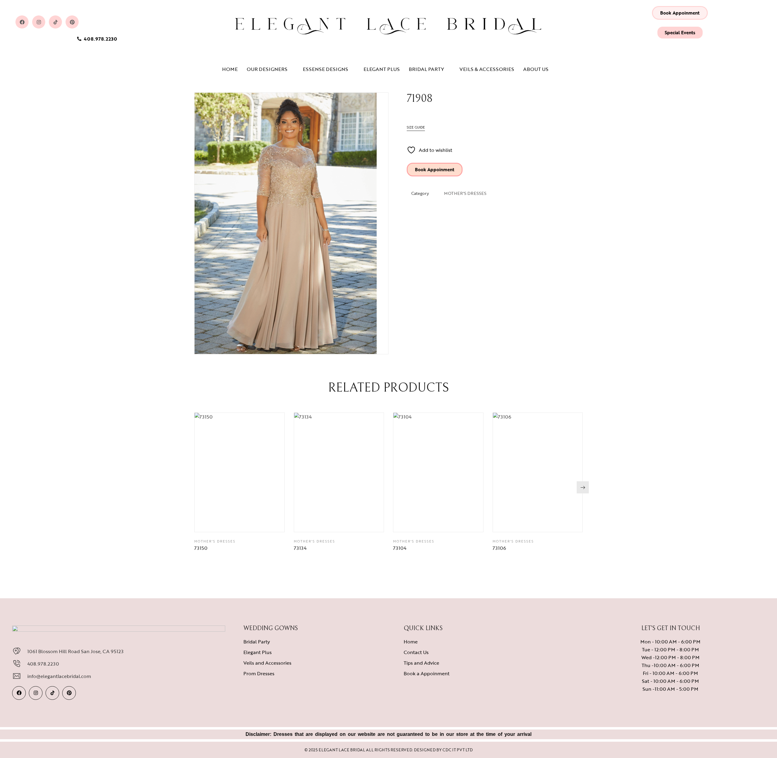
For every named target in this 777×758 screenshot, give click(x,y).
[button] (680, 13)
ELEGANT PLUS (382, 69)
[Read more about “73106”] (553, 521)
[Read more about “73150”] (255, 521)
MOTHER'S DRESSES (465, 193)
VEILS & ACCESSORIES (487, 69)
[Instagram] (39, 22)
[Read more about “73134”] (354, 521)
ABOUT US (535, 69)
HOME (230, 69)
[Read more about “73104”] (453, 521)
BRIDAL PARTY (426, 69)
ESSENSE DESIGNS (325, 69)
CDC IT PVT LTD (458, 750)
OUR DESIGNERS (267, 69)
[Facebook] (22, 22)
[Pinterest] (72, 22)
